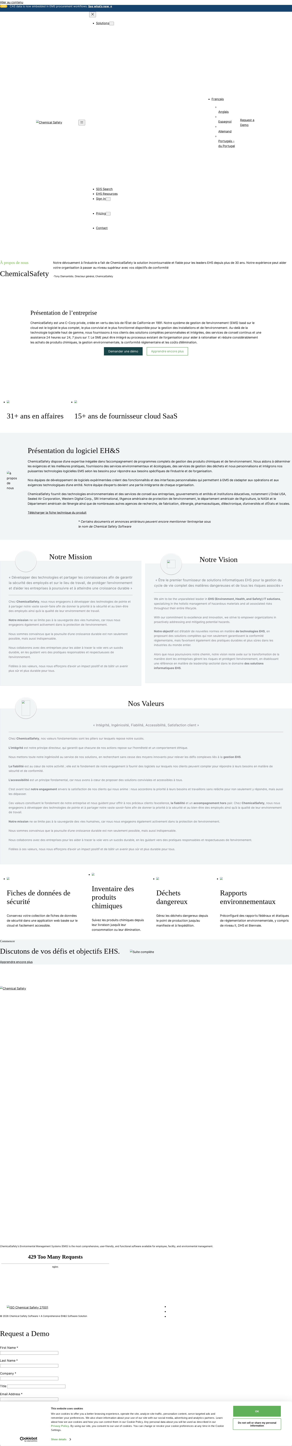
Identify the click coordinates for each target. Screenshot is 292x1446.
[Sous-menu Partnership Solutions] (129, 160)
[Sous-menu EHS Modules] (121, 28)
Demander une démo (123, 351)
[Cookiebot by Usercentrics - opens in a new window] (28, 1439)
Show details (58, 1439)
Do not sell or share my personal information (257, 1424)
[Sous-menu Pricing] (108, 214)
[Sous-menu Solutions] (111, 23)
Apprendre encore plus (167, 351)
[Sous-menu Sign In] (108, 199)
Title (3, 1386)
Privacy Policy (60, 1425)
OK (257, 1411)
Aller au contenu (11, 2)
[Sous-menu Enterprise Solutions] (128, 145)
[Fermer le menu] (92, 14)
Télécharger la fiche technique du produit (57, 512)
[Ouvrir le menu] (81, 122)
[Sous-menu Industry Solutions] (126, 87)
